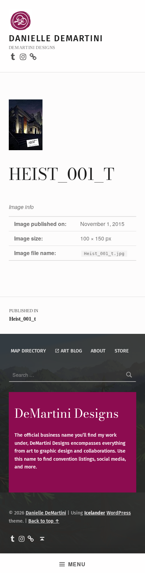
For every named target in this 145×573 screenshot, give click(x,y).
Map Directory (28, 351)
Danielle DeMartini (56, 38)
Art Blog (70, 351)
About (98, 351)
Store (122, 351)
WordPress (119, 513)
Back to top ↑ (43, 521)
